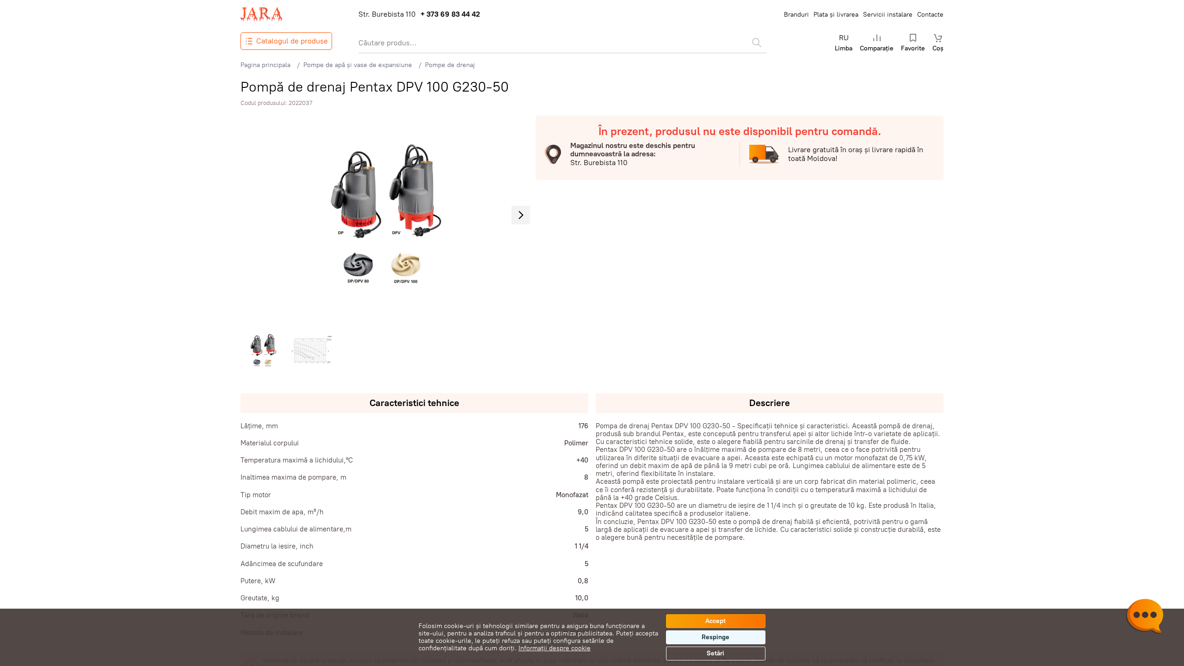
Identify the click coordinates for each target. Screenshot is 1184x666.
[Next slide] (521, 215)
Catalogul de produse (292, 41)
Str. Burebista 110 (387, 14)
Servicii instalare (888, 14)
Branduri (796, 14)
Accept (715, 621)
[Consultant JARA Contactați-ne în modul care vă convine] (1144, 617)
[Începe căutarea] (756, 42)
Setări (715, 653)
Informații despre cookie (554, 648)
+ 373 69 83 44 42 (450, 14)
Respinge (715, 637)
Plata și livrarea (836, 14)
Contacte (930, 14)
